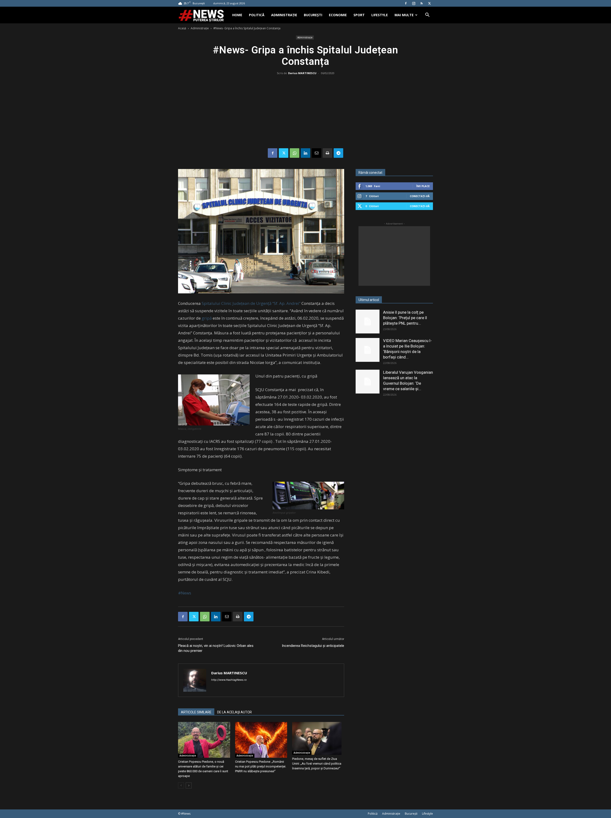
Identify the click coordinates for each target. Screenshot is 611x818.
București (313, 15)
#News (184, 593)
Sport (359, 15)
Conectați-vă (420, 196)
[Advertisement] (305, 112)
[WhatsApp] (294, 153)
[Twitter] (429, 3)
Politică (256, 15)
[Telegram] (338, 153)
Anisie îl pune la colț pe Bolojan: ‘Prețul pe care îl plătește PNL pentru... (405, 318)
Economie (338, 15)
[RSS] (421, 3)
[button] (427, 15)
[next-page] (189, 785)
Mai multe (404, 15)
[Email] (316, 153)
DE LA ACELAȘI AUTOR (234, 712)
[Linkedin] (305, 153)
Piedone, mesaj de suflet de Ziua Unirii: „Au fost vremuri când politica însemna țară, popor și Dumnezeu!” (316, 763)
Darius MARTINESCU (302, 73)
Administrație (284, 15)
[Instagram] (413, 3)
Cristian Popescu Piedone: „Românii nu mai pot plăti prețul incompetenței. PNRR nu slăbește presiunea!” (260, 766)
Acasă (182, 28)
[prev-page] (181, 785)
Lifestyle (379, 15)
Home (237, 15)
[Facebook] (405, 3)
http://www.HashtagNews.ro (229, 679)
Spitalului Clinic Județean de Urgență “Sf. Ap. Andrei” (251, 303)
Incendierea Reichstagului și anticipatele (313, 646)
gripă (207, 318)
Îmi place (423, 186)
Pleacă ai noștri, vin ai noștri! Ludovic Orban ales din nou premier (215, 648)
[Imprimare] (327, 153)
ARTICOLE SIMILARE (196, 712)
